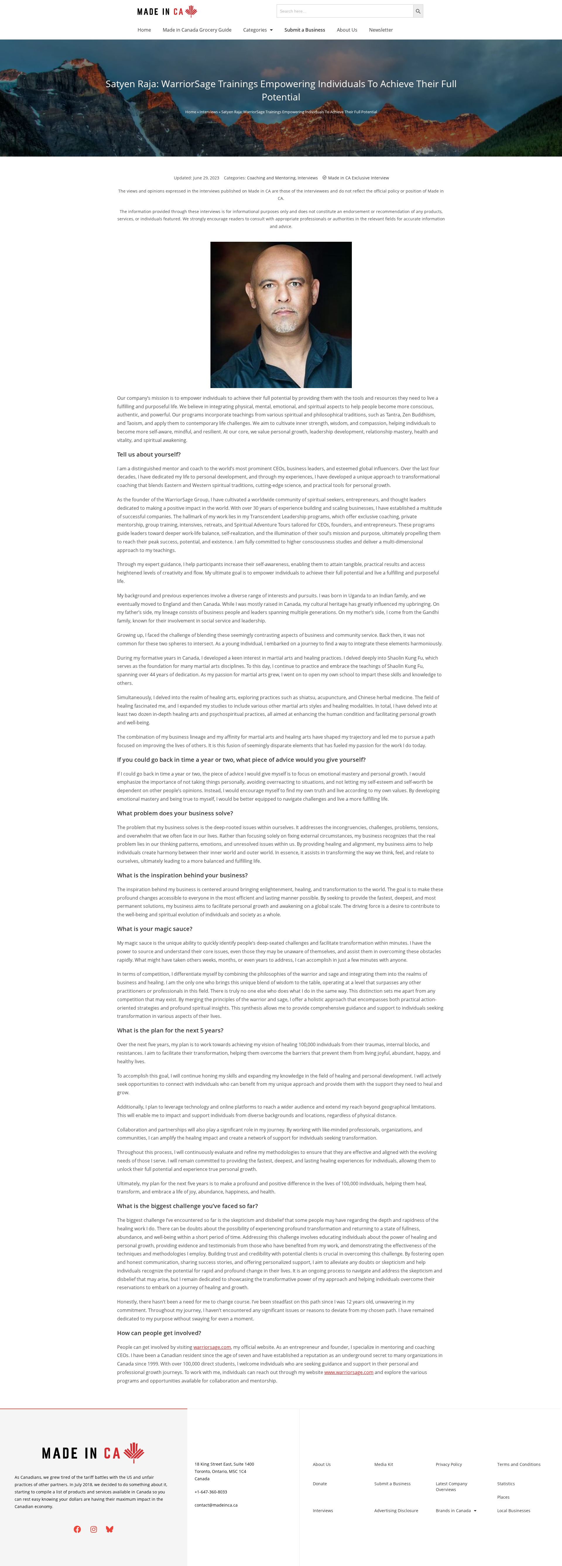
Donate (320, 1483)
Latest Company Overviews (451, 1486)
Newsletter (381, 30)
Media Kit (383, 1464)
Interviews (209, 111)
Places (503, 1497)
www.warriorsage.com (348, 1372)
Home (144, 30)
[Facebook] (77, 1529)
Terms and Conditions (519, 1464)
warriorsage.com (212, 1347)
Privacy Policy (449, 1464)
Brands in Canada (453, 1510)
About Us (347, 30)
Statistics (506, 1483)
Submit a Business (392, 1483)
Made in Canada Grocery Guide (197, 30)
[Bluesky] (109, 1529)
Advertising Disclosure (396, 1510)
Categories (255, 30)
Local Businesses (513, 1510)
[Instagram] (93, 1529)
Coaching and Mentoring (271, 178)
